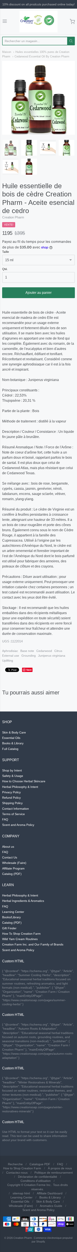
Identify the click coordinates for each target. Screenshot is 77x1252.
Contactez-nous (17, 1172)
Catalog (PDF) (12, 874)
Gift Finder (9, 928)
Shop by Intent (12, 770)
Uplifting (7, 660)
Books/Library (11, 917)
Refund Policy (11, 797)
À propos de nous (60, 1168)
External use (10, 655)
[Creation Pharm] (38, 21)
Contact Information (15, 808)
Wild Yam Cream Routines (20, 939)
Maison (6, 52)
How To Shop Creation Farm (21, 933)
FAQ (5, 819)
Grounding (28, 655)
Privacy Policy (11, 792)
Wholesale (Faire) (14, 863)
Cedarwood (44, 651)
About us (8, 846)
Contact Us (9, 857)
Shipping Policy (12, 803)
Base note (27, 651)
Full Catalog (10, 749)
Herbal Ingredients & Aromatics (23, 901)
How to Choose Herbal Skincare (23, 781)
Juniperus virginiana (51, 655)
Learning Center (13, 912)
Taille (5, 251)
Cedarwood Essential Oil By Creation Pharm (42, 56)
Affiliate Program (13, 868)
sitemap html (21, 1193)
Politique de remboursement (53, 1172)
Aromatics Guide (51, 1206)
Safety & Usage (12, 776)
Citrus (58, 651)
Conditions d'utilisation (36, 1180)
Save (29, 669)
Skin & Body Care (14, 732)
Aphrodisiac (10, 651)
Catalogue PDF (40, 1164)
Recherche (15, 1164)
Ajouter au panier (38, 292)
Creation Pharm (13, 217)
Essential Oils (11, 738)
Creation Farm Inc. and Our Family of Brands (32, 944)
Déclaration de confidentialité (37, 1176)
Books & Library (13, 743)
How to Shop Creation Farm (22, 1168)
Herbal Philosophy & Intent (20, 787)
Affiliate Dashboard (49, 1193)
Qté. (5, 269)
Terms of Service (13, 814)
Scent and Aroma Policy (18, 825)
